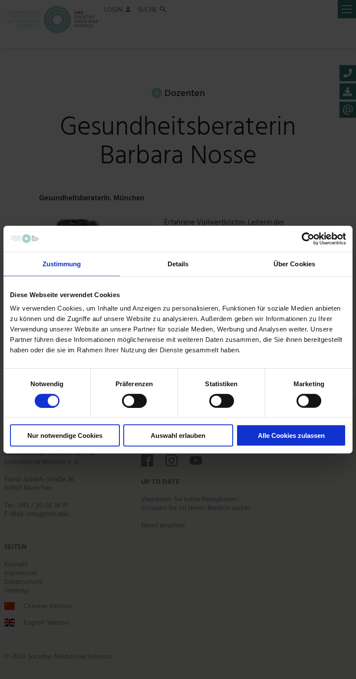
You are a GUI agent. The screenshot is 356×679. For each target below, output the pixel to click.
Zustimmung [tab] (62, 263)
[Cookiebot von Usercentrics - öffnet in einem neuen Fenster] (308, 238)
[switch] (134, 400)
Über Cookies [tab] (294, 263)
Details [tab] (178, 263)
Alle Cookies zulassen (291, 435)
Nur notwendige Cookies (64, 435)
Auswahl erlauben (178, 435)
